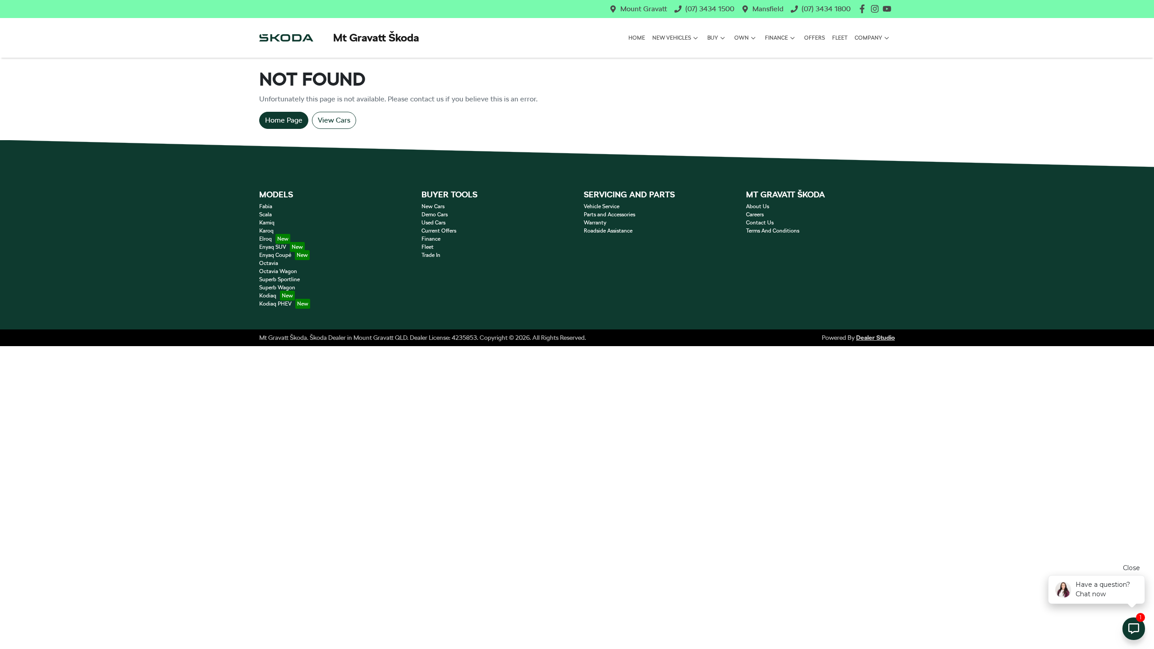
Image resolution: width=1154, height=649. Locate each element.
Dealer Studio (875, 337)
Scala (265, 214)
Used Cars (433, 222)
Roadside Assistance (608, 231)
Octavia (268, 263)
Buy (712, 38)
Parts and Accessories (609, 214)
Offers (814, 38)
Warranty (595, 222)
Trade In (430, 255)
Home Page (283, 120)
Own (741, 38)
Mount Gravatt (643, 9)
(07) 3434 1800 (826, 9)
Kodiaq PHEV (275, 304)
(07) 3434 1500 (709, 9)
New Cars (432, 206)
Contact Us (760, 222)
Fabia (265, 206)
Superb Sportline (279, 279)
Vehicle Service (601, 206)
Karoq (266, 231)
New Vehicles (671, 38)
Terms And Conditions (772, 231)
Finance (776, 38)
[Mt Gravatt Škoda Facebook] (864, 9)
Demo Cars (434, 214)
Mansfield (767, 9)
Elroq (265, 239)
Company (868, 38)
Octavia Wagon (278, 271)
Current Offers (438, 231)
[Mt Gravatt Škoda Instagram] (876, 9)
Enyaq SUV (272, 247)
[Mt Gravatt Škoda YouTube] (889, 9)
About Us (757, 206)
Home (636, 38)
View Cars (334, 120)
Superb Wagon (277, 287)
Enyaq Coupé (275, 255)
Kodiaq (267, 296)
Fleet (839, 38)
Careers (755, 214)
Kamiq (267, 222)
